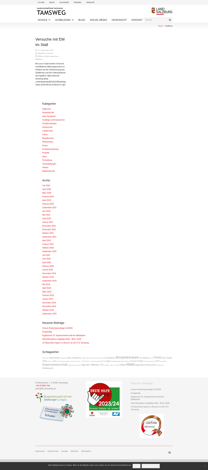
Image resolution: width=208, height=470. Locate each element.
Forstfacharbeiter (49, 123)
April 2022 (46, 218)
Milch (122, 361)
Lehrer (78, 361)
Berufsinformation (98, 358)
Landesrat (73, 361)
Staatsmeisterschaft (55, 364)
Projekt (140, 361)
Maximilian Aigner (116, 361)
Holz (164, 358)
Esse (151, 358)
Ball (88, 358)
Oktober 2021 (48, 233)
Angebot (83, 358)
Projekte (45, 153)
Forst (157, 357)
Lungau (107, 361)
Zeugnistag (47, 332)
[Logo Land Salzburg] (162, 11)
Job (54, 361)
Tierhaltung (47, 160)
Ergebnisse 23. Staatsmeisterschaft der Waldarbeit (63, 335)
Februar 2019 (48, 295)
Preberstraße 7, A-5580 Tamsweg (51, 382)
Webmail (74, 451)
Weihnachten (150, 365)
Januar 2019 (47, 299)
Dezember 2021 (49, 226)
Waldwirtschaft (48, 171)
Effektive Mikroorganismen (48, 56)
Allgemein (46, 109)
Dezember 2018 (49, 303)
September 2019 (49, 281)
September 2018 (49, 314)
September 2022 (49, 208)
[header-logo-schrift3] (51, 11)
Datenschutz (53, 451)
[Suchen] (170, 20)
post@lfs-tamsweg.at (45, 388)
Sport (44, 156)
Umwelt (116, 365)
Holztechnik (47, 127)
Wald (130, 364)
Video (122, 364)
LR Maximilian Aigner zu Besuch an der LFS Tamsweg (65, 343)
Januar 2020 (47, 270)
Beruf (90, 358)
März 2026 (46, 193)
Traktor (112, 365)
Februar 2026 (48, 197)
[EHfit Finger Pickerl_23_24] (104, 399)
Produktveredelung (50, 149)
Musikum (127, 361)
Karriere (58, 361)
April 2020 (46, 262)
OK (137, 466)
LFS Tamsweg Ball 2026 (96, 361)
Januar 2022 (47, 222)
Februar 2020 (48, 266)
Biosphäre (110, 358)
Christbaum (144, 358)
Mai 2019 (46, 284)
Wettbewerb (47, 368)
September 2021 (49, 237)
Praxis (45, 146)
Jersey (50, 361)
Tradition (106, 365)
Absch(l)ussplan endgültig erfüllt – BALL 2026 (61, 339)
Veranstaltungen (49, 164)
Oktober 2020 (48, 248)
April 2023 (46, 200)
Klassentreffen (65, 361)
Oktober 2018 (48, 310)
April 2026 (46, 189)
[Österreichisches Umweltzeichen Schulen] (56, 413)
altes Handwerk (49, 116)
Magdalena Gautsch (45, 53)
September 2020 (49, 251)
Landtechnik (47, 131)
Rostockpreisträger (149, 361)
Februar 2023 (48, 204)
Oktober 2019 (48, 277)
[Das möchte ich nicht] (205, 466)
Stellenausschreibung (74, 365)
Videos (45, 167)
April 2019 (46, 288)
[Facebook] (170, 453)
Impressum (40, 451)
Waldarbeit (139, 365)
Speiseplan (86, 451)
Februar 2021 (48, 244)
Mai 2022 (46, 215)
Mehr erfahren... (150, 466)
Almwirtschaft (48, 113)
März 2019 (46, 292)
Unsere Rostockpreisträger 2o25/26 (57, 328)
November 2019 (49, 273)
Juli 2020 (46, 255)
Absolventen (54, 358)
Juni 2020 (46, 259)
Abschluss (45, 358)
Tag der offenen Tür (92, 364)
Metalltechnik (48, 138)
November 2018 (49, 306)
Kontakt (64, 451)
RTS (158, 361)
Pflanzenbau (47, 142)
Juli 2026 (46, 185)
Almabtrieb (63, 358)
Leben (45, 134)
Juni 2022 (46, 211)
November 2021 (49, 229)
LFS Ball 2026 (85, 361)
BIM (105, 358)
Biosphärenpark (127, 357)
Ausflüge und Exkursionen (53, 120)
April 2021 (46, 240)
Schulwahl (163, 361)
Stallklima (39, 59)
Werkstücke (160, 365)
